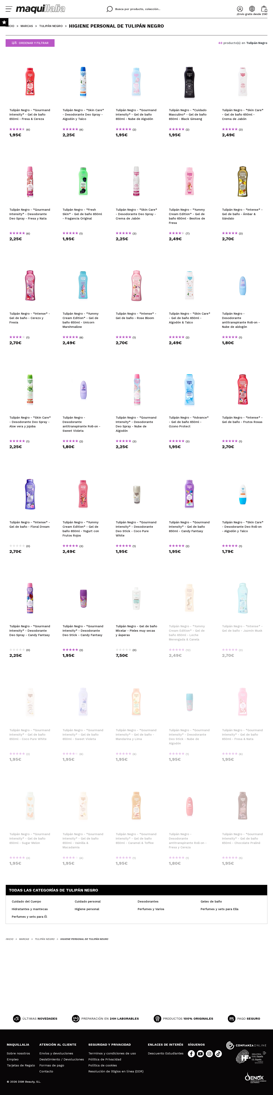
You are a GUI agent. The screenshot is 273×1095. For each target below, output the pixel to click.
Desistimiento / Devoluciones (61, 1059)
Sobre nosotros (18, 1053)
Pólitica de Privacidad (104, 1059)
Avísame (191, 662)
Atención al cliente (57, 1044)
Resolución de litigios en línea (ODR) (115, 1071)
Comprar (30, 142)
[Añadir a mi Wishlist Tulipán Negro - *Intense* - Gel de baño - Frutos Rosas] (243, 369)
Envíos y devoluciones (56, 1053)
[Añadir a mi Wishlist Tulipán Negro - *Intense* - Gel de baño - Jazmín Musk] (243, 577)
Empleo (13, 1059)
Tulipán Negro (51, 26)
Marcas (27, 26)
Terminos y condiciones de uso (112, 1053)
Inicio (10, 26)
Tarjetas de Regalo (21, 1065)
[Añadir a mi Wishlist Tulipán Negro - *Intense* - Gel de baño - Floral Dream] (30, 473)
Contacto (46, 1071)
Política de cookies (102, 1065)
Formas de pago (51, 1065)
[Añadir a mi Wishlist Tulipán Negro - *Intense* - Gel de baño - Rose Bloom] (136, 265)
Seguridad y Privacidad (109, 1044)
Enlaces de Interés (165, 1044)
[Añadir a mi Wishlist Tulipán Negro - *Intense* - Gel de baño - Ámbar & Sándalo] (243, 161)
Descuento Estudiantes (165, 1053)
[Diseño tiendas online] (255, 1077)
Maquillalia (18, 1044)
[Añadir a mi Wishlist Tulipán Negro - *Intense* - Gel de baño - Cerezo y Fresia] (30, 265)
